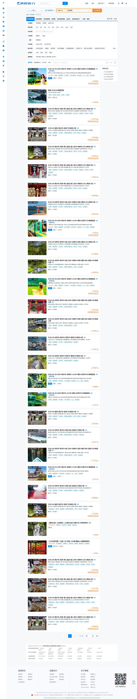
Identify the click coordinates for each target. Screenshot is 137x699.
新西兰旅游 (99, 652)
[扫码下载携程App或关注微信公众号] (119, 3)
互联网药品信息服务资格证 (56, 695)
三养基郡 (41, 648)
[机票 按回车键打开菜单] (3, 13)
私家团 (53, 19)
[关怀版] (126, 3)
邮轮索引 (30, 679)
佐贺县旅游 (30, 19)
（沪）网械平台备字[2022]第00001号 (73, 695)
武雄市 (40, 650)
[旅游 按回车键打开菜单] (3, 22)
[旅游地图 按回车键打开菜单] (3, 50)
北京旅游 (40, 658)
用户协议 (83, 679)
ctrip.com (50, 692)
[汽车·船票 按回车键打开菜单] (3, 31)
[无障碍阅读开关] (122, 3)
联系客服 (111, 3)
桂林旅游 (89, 658)
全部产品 (60, 10)
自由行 (68, 19)
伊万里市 (90, 648)
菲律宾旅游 (51, 652)
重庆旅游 (99, 658)
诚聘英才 (93, 677)
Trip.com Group (85, 687)
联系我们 (83, 677)
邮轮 (88, 19)
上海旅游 (50, 658)
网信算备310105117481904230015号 (98, 692)
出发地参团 (38, 19)
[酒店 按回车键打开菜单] (3, 8)
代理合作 (51, 679)
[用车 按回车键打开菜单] (3, 35)
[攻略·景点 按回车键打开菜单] (3, 46)
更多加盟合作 (52, 682)
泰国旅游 (70, 656)
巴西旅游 (40, 654)
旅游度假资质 (97, 695)
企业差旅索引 (21, 682)
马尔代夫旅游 (41, 656)
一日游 (83, 19)
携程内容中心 (84, 684)
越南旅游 (70, 652)
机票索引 (20, 677)
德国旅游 (50, 654)
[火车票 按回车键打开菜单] (3, 17)
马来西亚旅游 (41, 652)
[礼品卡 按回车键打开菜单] (3, 61)
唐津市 (59, 650)
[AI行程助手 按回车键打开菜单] (3, 41)
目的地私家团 (61, 19)
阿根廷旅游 (60, 654)
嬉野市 (79, 650)
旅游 (27, 14)
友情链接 (61, 674)
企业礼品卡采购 (53, 677)
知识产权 (93, 684)
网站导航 (30, 677)
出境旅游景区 (53, 646)
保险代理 (61, 677)
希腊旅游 (89, 652)
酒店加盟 (61, 679)
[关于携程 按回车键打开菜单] (3, 81)
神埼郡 (70, 648)
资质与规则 (110, 695)
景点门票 (109, 18)
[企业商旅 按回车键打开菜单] (3, 72)
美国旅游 (89, 656)
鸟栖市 (50, 650)
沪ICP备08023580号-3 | (82, 692)
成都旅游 (79, 658)
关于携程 (83, 674)
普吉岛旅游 (51, 656)
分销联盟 (51, 674)
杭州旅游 (60, 658)
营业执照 (83, 682)
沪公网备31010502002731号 (40, 695)
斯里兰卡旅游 (61, 652)
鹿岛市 (88, 650)
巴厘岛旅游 (60, 656)
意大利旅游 (80, 652)
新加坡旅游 (99, 656)
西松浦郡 (80, 648)
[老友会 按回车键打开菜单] (3, 76)
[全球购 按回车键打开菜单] (3, 57)
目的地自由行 (76, 19)
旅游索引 (59, 646)
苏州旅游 (70, 658)
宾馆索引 (20, 674)
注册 (92, 3)
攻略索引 (30, 674)
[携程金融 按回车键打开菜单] (3, 66)
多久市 (69, 650)
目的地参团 (46, 19)
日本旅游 (32, 14)
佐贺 (50, 648)
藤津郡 (60, 648)
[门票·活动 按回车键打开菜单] (3, 26)
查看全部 (64, 646)
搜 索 (98, 10)
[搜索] (65, 3)
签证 (115, 18)
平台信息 (104, 695)
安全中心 (93, 682)
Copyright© (39, 692)
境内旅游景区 (46, 646)
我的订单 (100, 3)
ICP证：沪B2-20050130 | (69, 692)
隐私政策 (93, 679)
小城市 (99, 648)
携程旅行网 (26, 3)
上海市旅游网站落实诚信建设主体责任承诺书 (89, 698)
